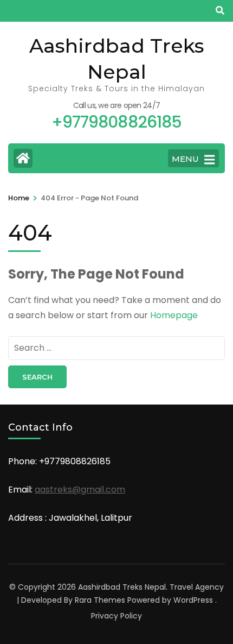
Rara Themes (100, 600)
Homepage (174, 315)
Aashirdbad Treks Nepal (122, 587)
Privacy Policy (116, 616)
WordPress (193, 600)
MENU (185, 159)
